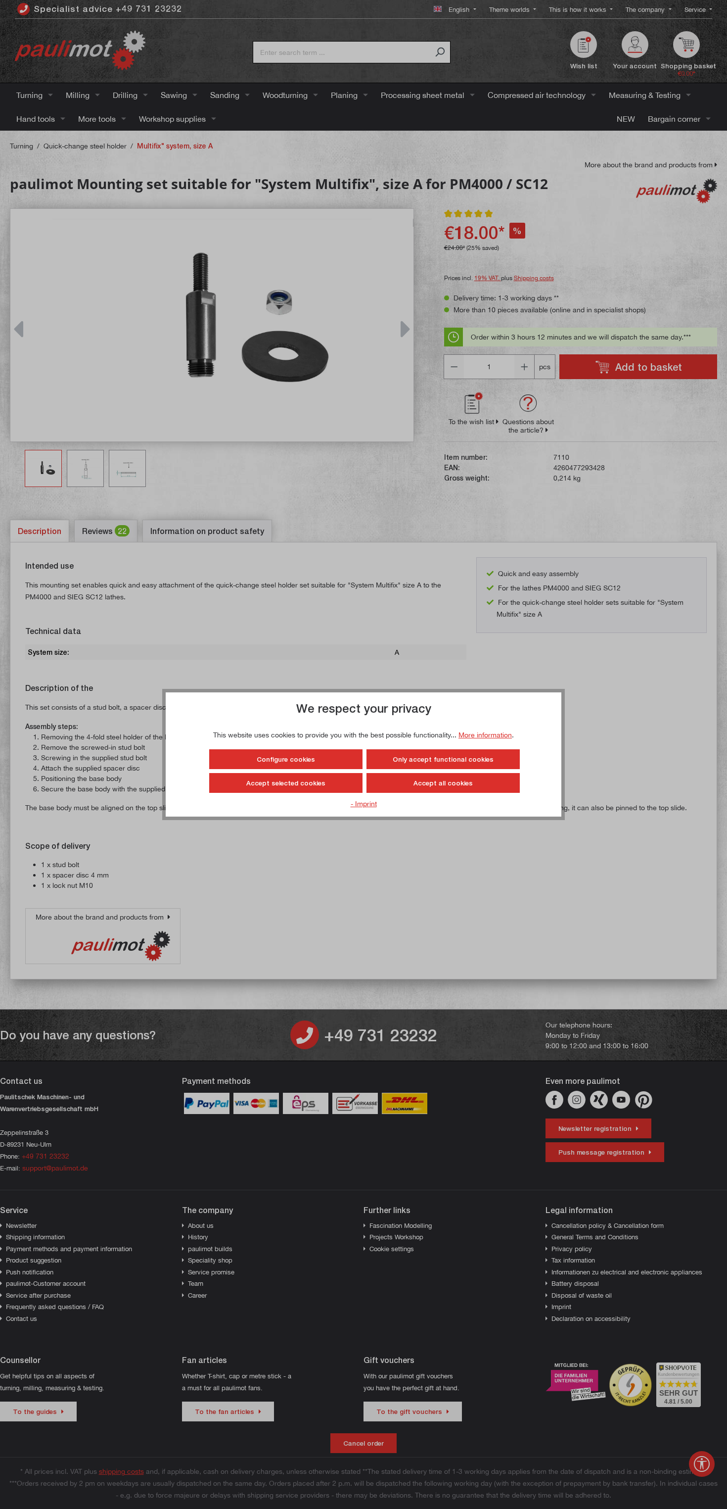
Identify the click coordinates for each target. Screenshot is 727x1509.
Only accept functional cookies (443, 759)
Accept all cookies (443, 783)
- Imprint (364, 803)
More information (485, 734)
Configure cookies (286, 759)
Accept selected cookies (285, 783)
